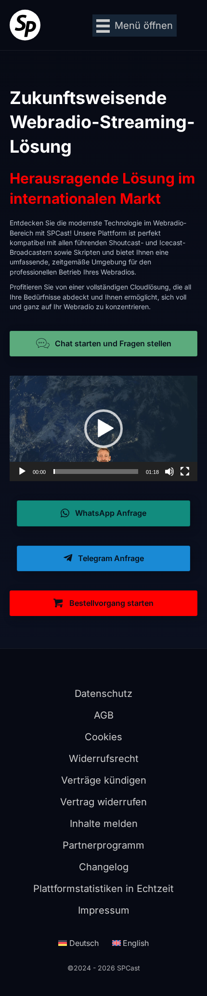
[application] (103, 428)
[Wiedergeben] (22, 471)
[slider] (95, 471)
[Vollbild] (185, 471)
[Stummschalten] (169, 471)
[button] (103, 428)
